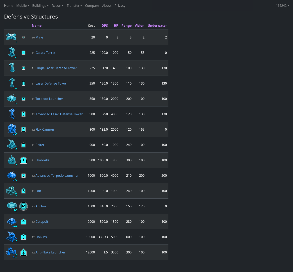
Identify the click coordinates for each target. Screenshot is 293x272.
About (106, 5)
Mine (37, 37)
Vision (140, 25)
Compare (92, 5)
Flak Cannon (43, 129)
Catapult (40, 221)
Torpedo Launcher (47, 99)
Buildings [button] (39, 5)
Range (126, 25)
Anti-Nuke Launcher (48, 252)
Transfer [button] (73, 5)
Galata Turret (43, 52)
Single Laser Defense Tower (54, 68)
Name (36, 25)
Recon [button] (56, 5)
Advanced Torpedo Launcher (55, 175)
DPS (105, 25)
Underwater (157, 25)
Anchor (39, 206)
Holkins (39, 237)
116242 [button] (281, 5)
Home (8, 5)
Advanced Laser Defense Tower (57, 114)
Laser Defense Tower (49, 83)
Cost (91, 25)
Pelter (38, 145)
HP (116, 25)
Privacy (120, 5)
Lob (36, 191)
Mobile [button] (21, 5)
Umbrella (40, 160)
